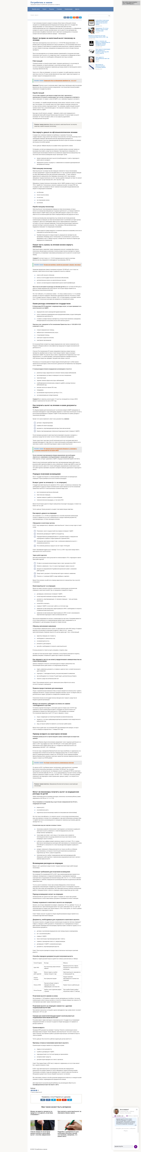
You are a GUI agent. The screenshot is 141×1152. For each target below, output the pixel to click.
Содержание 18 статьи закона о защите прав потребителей (101, 30)
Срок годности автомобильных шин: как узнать (102, 58)
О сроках (59, 9)
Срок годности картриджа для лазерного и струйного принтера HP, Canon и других (102, 51)
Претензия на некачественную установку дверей (100, 66)
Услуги (44, 9)
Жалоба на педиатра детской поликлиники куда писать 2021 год (98, 36)
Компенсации (68, 9)
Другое (77, 9)
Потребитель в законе (41, 2)
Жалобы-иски (36, 9)
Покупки (51, 9)
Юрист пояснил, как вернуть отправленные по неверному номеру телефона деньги (102, 43)
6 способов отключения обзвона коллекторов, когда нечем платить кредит (102, 22)
